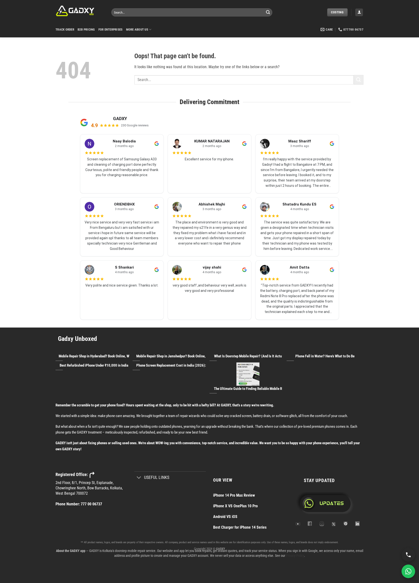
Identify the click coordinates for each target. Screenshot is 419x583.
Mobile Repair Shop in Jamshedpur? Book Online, (171, 356)
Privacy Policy (295, 556)
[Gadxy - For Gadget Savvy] (80, 11)
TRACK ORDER (65, 29)
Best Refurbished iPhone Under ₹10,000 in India (94, 365)
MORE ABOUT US (137, 29)
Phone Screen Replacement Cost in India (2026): (171, 365)
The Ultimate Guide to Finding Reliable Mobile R (248, 388)
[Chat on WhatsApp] (408, 571)
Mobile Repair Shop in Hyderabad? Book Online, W (94, 356)
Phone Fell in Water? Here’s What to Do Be (325, 356)
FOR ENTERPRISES (110, 29)
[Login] (359, 12)
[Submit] (268, 12)
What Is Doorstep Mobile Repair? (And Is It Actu (248, 356)
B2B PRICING (86, 29)
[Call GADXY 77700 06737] (408, 555)
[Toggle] (139, 478)
